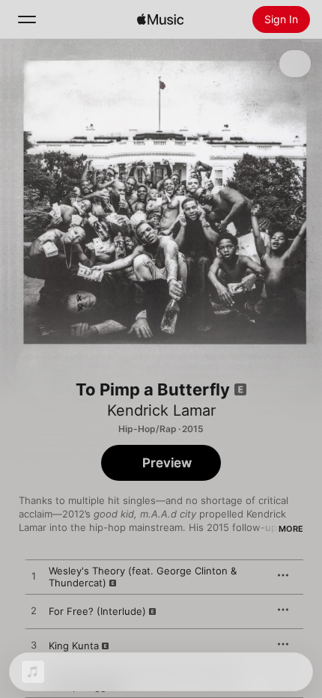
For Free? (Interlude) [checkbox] (97, 611)
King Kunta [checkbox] (74, 646)
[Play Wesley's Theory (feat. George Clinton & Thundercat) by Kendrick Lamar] (34, 576)
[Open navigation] (26, 19)
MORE (291, 529)
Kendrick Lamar (161, 410)
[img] (160, 19)
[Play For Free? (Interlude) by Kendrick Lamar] (34, 611)
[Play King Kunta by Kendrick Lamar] (34, 645)
